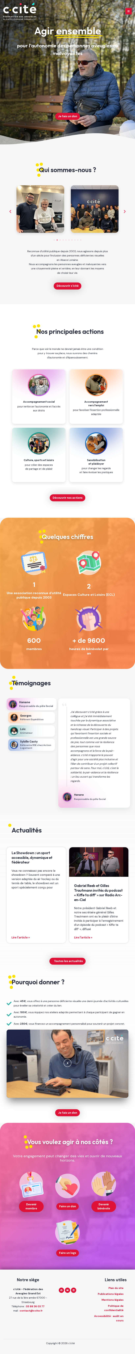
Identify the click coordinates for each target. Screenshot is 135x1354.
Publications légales (110, 1294)
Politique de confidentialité (113, 1308)
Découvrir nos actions (67, 498)
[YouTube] (67, 1290)
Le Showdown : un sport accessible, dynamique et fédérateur (32, 857)
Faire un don (67, 1206)
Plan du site (115, 1288)
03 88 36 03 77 (35, 1306)
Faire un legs (67, 1253)
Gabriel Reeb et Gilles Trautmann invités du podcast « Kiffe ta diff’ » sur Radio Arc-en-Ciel (98, 892)
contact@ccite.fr (31, 1310)
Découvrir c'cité (68, 286)
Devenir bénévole (103, 1206)
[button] (10, 212)
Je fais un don (67, 116)
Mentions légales (112, 1300)
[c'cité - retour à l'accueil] (19, 11)
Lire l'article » (21, 937)
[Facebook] (61, 1290)
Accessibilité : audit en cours (108, 1318)
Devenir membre (31, 1206)
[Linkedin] (73, 1290)
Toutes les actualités (68, 961)
